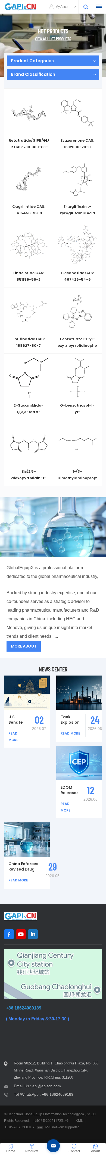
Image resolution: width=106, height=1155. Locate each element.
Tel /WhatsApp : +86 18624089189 (43, 1094)
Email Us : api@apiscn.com (37, 1086)
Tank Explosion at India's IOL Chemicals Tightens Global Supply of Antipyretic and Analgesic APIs (72, 719)
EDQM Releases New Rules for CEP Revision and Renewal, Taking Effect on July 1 (70, 790)
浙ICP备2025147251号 (50, 1121)
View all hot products (53, 38)
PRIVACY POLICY (20, 1127)
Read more (29, 150)
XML (79, 1121)
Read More (70, 733)
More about (23, 646)
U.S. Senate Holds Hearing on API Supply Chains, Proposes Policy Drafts (17, 719)
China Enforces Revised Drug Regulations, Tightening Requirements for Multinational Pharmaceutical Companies (24, 866)
